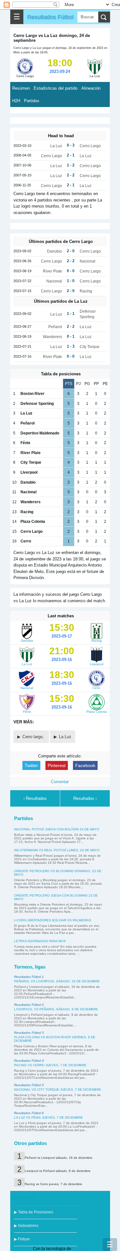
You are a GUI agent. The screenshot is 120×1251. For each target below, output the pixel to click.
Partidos (31, 100)
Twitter (31, 765)
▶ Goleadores (26, 1226)
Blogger (79, 1248)
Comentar (60, 781)
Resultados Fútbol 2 (29, 1004)
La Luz (65, 736)
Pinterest (57, 765)
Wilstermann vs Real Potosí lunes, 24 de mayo (57, 850)
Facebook (85, 765)
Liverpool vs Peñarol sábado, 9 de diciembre (56, 1009)
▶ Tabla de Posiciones (33, 1212)
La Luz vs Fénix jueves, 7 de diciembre (48, 1117)
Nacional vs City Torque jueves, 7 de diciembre (57, 1089)
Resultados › (85, 798)
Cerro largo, (33, 736)
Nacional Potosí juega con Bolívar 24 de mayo (56, 829)
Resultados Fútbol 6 (29, 1113)
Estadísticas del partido (55, 88)
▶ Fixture (22, 1239)
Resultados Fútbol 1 (29, 976)
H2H (16, 100)
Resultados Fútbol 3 (29, 1032)
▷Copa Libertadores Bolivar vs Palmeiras (52, 920)
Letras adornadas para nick (40, 941)
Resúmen (21, 88)
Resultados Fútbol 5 (29, 1085)
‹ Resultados (35, 798)
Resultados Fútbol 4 (29, 1060)
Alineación (90, 88)
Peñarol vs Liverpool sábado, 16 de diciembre (57, 981)
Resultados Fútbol (50, 16)
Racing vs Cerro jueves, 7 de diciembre (50, 1065)
